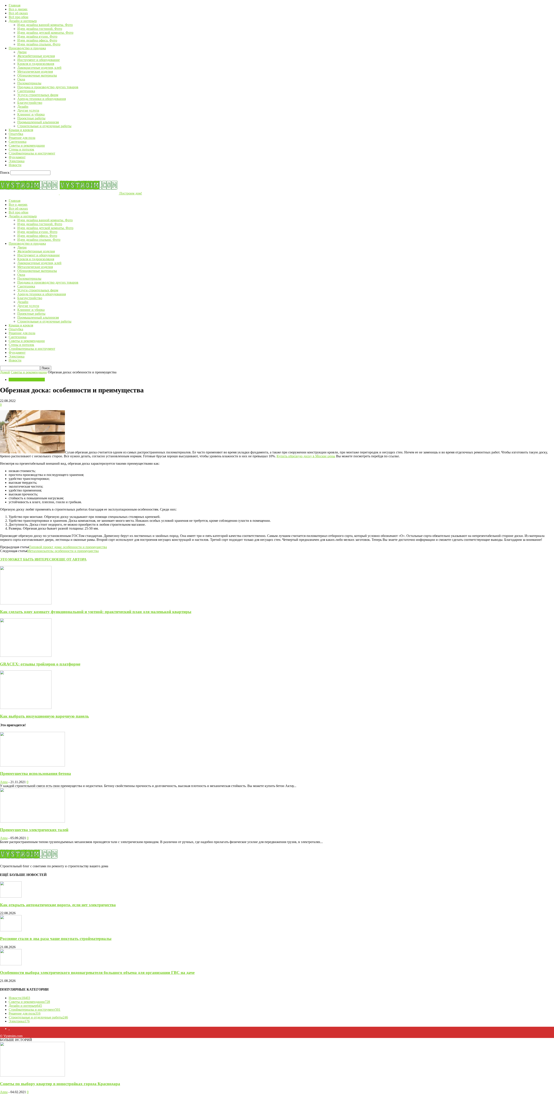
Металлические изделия (35, 71)
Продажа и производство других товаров (47, 87)
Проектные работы (31, 118)
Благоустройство (29, 102)
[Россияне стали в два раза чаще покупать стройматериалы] (11, 930)
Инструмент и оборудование (38, 60)
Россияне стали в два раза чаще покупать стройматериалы (55, 938)
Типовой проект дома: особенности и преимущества (68, 547)
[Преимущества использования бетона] (32, 765)
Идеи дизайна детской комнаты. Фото (45, 32)
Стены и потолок (21, 149)
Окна (21, 79)
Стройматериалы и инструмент (32, 153)
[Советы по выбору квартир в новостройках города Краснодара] (32, 1075)
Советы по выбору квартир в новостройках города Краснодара (60, 1083)
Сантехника (26, 91)
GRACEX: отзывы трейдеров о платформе (40, 664)
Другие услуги (28, 110)
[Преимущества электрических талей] (32, 821)
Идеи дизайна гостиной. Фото (39, 29)
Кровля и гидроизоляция (35, 64)
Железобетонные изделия (36, 56)
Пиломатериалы (29, 83)
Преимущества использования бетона (35, 773)
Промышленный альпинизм (38, 122)
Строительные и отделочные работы (44, 126)
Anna (4, 782)
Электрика (16, 161)
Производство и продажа (27, 48)
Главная (14, 5)
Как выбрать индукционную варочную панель (44, 716)
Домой (5, 372)
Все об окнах (18, 13)
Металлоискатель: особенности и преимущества (63, 551)
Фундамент (17, 157)
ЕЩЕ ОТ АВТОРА (72, 559)
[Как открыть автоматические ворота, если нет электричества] (11, 896)
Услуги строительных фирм (37, 95)
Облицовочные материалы (37, 75)
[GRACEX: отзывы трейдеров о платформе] (26, 655)
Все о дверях (18, 9)
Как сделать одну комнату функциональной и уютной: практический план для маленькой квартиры (95, 611)
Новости (15, 165)
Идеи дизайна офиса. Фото (37, 40)
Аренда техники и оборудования (41, 99)
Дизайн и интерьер (23, 21)
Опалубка (16, 134)
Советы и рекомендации (27, 145)
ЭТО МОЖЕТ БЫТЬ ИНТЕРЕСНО (28, 559)
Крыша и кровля (21, 130)
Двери (22, 52)
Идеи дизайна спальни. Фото (38, 44)
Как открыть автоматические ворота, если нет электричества (58, 905)
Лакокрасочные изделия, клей (39, 67)
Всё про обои (18, 17)
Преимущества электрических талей (34, 829)
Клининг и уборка (31, 114)
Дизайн (22, 106)
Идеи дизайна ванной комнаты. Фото (45, 25)
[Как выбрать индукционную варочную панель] (26, 708)
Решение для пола (22, 138)
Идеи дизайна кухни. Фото (37, 36)
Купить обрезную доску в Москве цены (306, 456)
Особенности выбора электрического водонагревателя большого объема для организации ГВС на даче (97, 972)
